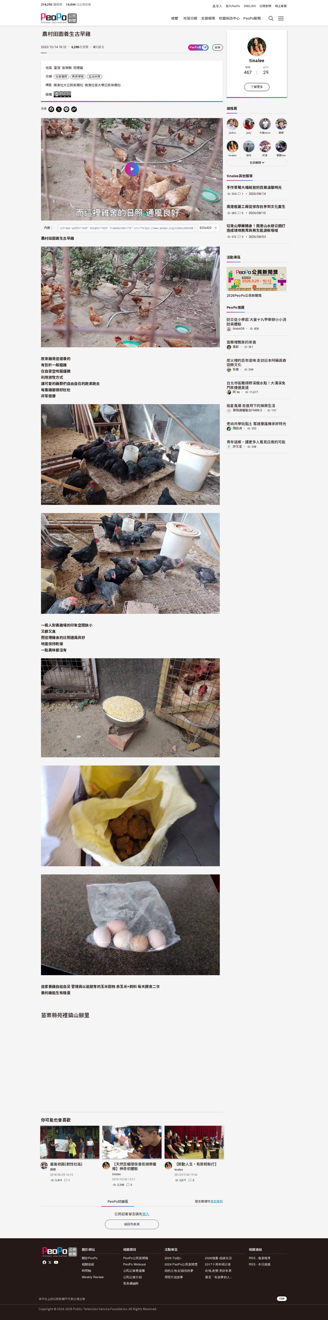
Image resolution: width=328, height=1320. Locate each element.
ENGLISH (250, 6)
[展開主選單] (281, 18)
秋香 (236, 369)
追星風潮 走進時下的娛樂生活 (251, 405)
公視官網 (265, 6)
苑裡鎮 (78, 68)
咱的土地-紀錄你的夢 (179, 1270)
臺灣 (57, 68)
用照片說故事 (174, 1277)
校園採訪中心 (229, 18)
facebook (45, 1262)
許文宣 (237, 446)
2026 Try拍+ (173, 1258)
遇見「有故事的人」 (219, 1277)
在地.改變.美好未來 (218, 1270)
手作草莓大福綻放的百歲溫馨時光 (254, 187)
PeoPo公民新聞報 (135, 1258)
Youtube (56, 1262)
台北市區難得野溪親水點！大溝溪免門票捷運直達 (256, 385)
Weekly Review (93, 1277)
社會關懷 (61, 76)
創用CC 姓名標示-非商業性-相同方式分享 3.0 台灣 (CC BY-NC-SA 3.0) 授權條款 (63, 94)
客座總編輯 (131, 1283)
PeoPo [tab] (118, 1201)
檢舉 (217, 47)
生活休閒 (94, 76)
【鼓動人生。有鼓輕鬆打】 (196, 1163)
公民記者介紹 (132, 1277)
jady (248, 132)
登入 (219, 6)
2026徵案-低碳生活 (218, 1258)
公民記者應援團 (134, 1270)
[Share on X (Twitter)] (59, 109)
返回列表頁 (132, 1224)
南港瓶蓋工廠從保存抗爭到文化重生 (256, 207)
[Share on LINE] (66, 109)
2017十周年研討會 (218, 1264)
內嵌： (48, 228)
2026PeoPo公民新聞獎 (244, 295)
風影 (236, 347)
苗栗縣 (67, 68)
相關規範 (88, 1264)
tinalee (116, 1174)
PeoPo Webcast (134, 1264)
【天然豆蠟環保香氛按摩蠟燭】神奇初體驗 (134, 1166)
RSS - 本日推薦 (260, 1264)
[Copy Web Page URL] (74, 109)
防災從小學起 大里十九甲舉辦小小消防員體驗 (256, 321)
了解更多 (257, 87)
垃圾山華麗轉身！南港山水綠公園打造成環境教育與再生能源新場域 (256, 228)
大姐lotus (264, 132)
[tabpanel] (132, 1214)
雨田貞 (237, 428)
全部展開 (256, 162)
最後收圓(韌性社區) (66, 1163)
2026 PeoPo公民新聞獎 (181, 1264)
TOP (282, 1298)
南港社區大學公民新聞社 (103, 85)
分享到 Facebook (217, 123)
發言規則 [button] (217, 1201)
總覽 (174, 18)
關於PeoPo (90, 1258)
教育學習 (78, 76)
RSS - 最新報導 (260, 1258)
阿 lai (236, 392)
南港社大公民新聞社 (68, 85)
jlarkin (232, 132)
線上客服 (281, 6)
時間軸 (86, 1270)
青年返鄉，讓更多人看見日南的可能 (256, 441)
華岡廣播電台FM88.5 (247, 410)
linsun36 (238, 328)
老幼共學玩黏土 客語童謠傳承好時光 (256, 423)
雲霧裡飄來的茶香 (241, 341)
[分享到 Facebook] (51, 109)
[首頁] (59, 18)
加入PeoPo (233, 6)
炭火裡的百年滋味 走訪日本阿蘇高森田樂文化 (256, 362)
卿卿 (53, 1169)
